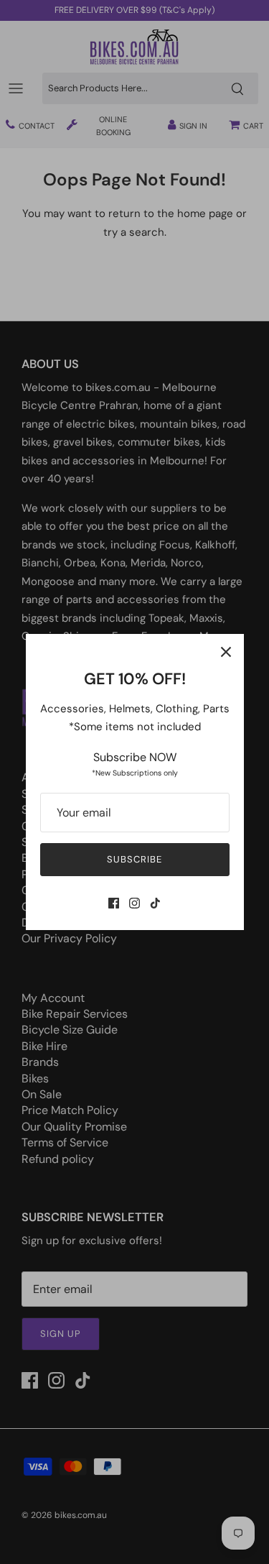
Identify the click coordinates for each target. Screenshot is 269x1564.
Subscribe (134, 859)
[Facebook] (113, 903)
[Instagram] (134, 903)
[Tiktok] (155, 903)
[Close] (226, 652)
